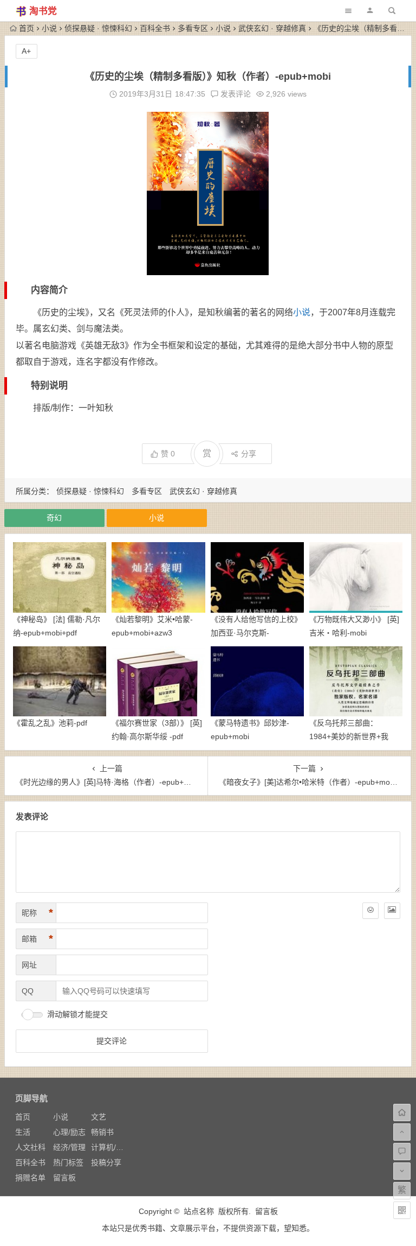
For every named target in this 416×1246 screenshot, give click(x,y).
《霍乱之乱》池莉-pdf (50, 723)
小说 (49, 28)
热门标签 (68, 1162)
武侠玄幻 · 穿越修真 (272, 28)
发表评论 (234, 94)
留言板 (64, 1177)
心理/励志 (69, 1132)
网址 (29, 965)
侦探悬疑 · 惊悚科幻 (98, 28)
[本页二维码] (402, 1210)
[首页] (402, 1112)
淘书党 (43, 11)
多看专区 (193, 28)
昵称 (37, 913)
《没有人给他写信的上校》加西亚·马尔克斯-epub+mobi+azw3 (256, 633)
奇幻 (54, 517)
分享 (248, 453)
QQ (28, 991)
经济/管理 (69, 1147)
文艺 (98, 1116)
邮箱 (37, 939)
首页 (26, 28)
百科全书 (155, 28)
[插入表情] (370, 910)
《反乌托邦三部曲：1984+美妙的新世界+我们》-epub (348, 736)
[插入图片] (392, 910)
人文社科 (30, 1147)
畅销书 (102, 1132)
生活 (22, 1132)
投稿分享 (106, 1162)
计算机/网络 (111, 1147)
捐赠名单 (30, 1177)
